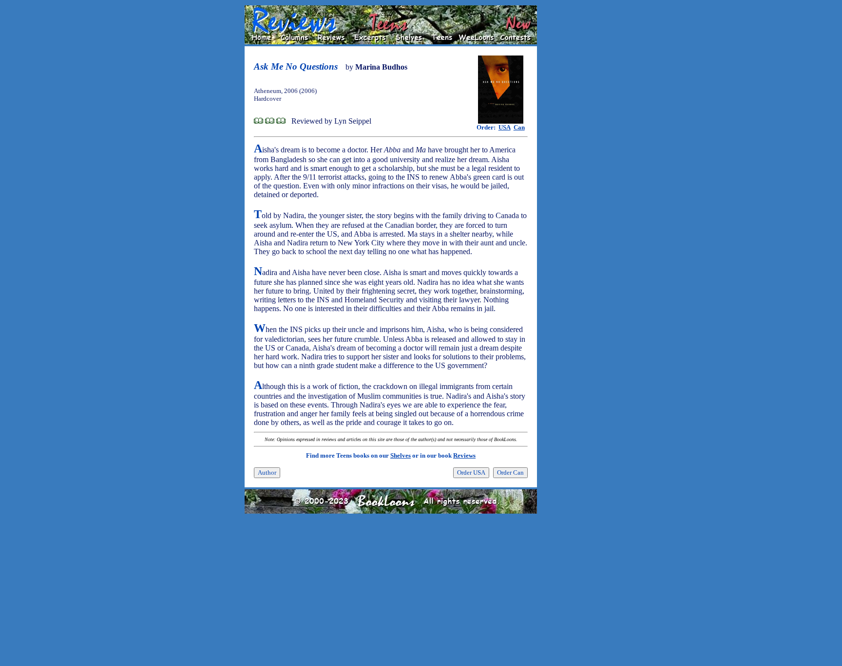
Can (519, 127)
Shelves (400, 455)
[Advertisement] (568, 151)
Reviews (464, 455)
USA (504, 127)
